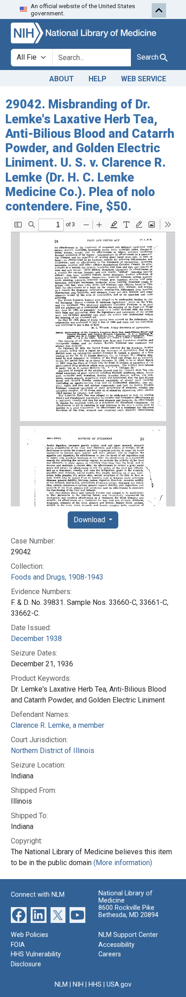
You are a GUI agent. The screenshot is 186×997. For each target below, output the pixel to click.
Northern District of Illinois (52, 750)
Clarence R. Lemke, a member (57, 725)
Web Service (143, 79)
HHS (95, 984)
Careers (109, 954)
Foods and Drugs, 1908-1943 (57, 577)
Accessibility (116, 945)
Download (90, 519)
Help (97, 79)
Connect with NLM (38, 895)
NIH (78, 984)
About (61, 79)
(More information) (122, 862)
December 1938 (36, 638)
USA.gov (119, 984)
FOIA (18, 945)
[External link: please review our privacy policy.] (19, 914)
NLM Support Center (128, 935)
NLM (61, 984)
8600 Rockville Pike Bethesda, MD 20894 (128, 911)
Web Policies (29, 935)
